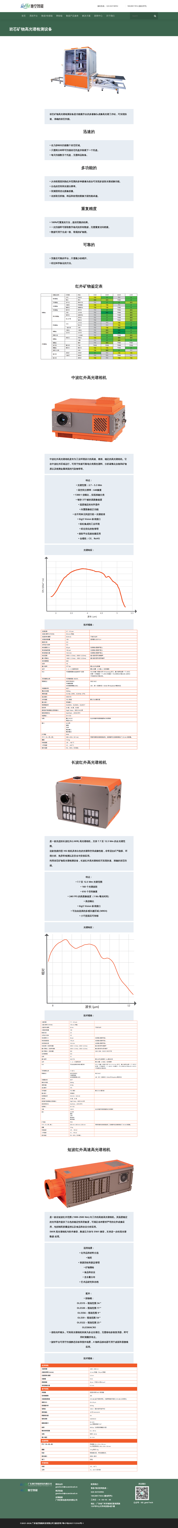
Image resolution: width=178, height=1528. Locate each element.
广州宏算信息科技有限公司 (66, 1500)
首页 (24, 15)
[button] (155, 16)
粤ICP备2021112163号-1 (73, 1523)
